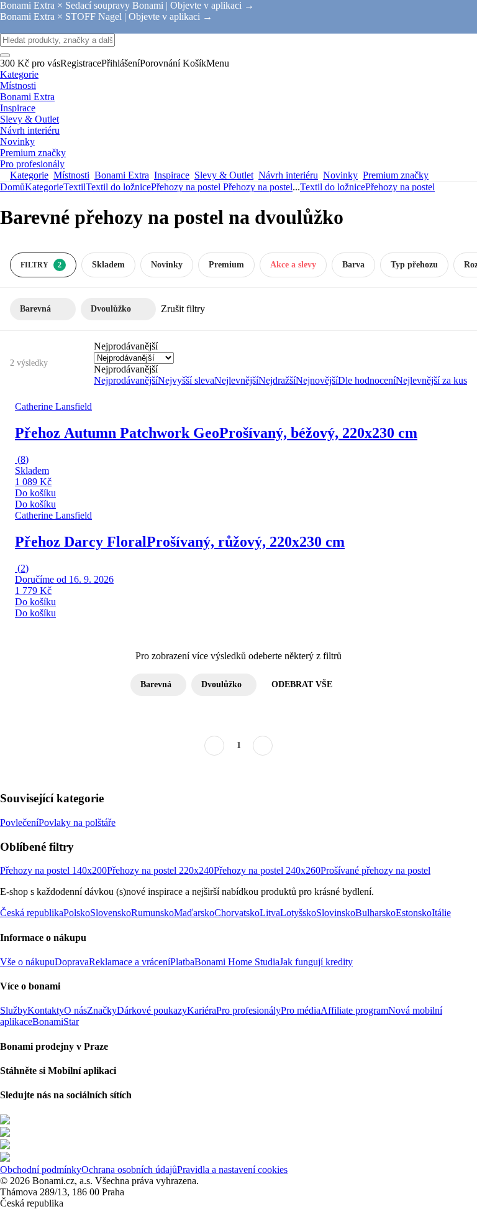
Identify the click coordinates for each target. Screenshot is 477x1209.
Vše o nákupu (27, 962)
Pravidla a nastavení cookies (232, 1169)
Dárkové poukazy (152, 1010)
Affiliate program (354, 1010)
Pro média (300, 1010)
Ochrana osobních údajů (129, 1169)
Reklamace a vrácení (129, 962)
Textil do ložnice (118, 187)
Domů (12, 187)
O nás (75, 1010)
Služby (13, 1010)
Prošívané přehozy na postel (375, 870)
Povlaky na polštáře (77, 822)
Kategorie (44, 187)
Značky (102, 1010)
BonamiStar (55, 1021)
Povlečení (19, 822)
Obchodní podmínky (40, 1169)
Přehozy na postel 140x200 (53, 870)
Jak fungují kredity (316, 962)
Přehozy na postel (258, 187)
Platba (182, 962)
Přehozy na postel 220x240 (160, 870)
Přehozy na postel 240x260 (267, 870)
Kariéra (201, 1010)
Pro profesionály (248, 1010)
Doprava (72, 962)
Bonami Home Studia (236, 962)
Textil (74, 187)
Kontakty (45, 1010)
